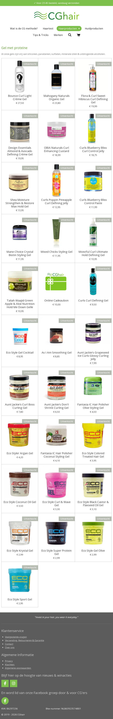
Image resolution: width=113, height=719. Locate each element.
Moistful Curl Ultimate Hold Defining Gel (93, 253)
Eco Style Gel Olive (93, 550)
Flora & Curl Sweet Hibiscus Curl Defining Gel (93, 99)
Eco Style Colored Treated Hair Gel (93, 455)
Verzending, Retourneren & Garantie (24, 640)
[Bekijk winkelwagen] (78, 35)
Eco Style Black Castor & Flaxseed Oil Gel (93, 503)
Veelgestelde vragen (16, 636)
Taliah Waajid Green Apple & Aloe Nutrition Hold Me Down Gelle (20, 304)
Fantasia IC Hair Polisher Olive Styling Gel (93, 406)
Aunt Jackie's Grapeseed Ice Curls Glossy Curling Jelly (93, 356)
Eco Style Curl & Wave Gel (56, 503)
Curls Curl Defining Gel (93, 300)
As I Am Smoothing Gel (57, 352)
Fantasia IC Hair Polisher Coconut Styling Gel (56, 455)
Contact (9, 644)
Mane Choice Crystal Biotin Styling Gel (19, 253)
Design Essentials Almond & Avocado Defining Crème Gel (20, 151)
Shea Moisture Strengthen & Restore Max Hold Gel (20, 203)
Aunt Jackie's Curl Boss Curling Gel (20, 406)
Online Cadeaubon (56, 300)
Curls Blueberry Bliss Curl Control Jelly (93, 149)
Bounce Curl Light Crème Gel (20, 97)
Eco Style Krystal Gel (20, 550)
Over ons (9, 647)
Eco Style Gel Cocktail (19, 352)
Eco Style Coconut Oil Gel (20, 502)
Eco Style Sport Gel (20, 599)
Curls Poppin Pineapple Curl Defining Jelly (56, 201)
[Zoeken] (69, 34)
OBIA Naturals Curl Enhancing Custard (56, 149)
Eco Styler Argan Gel (20, 453)
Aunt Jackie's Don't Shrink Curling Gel (56, 406)
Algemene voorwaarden (18, 668)
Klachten (10, 664)
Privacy (9, 661)
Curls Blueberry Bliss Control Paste (93, 201)
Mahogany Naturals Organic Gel (57, 97)
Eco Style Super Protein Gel (56, 552)
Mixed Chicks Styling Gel (56, 251)
